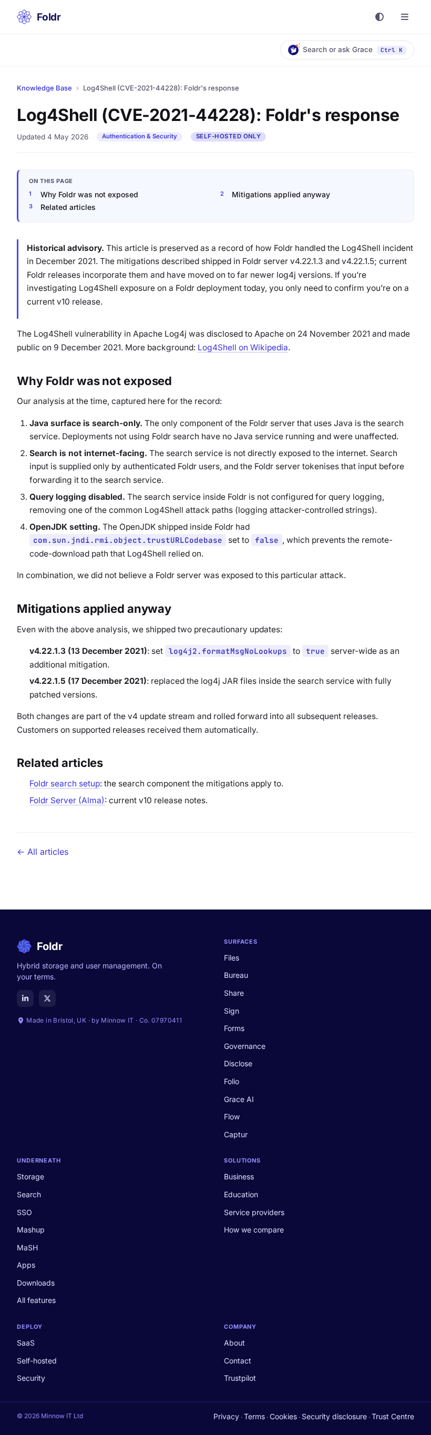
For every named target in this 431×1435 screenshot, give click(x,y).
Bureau (236, 975)
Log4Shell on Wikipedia (243, 347)
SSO (24, 1212)
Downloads (36, 1282)
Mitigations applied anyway (281, 194)
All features (36, 1300)
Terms (254, 1416)
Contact (237, 1360)
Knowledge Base (44, 88)
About (234, 1342)
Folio (231, 1081)
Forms (234, 1028)
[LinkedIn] (25, 998)
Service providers (254, 1212)
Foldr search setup (64, 784)
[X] (47, 998)
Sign (231, 1010)
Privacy (226, 1416)
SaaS (26, 1342)
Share (234, 992)
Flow (232, 1116)
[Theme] (379, 16)
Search (29, 1194)
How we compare (254, 1229)
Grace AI (239, 1099)
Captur (236, 1134)
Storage (30, 1176)
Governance (244, 1046)
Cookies (283, 1416)
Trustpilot (240, 1377)
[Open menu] (404, 16)
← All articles (42, 851)
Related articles (68, 207)
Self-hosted (37, 1360)
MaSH (27, 1247)
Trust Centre (393, 1416)
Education (241, 1194)
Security (31, 1377)
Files (231, 957)
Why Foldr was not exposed (89, 194)
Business (239, 1176)
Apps (26, 1264)
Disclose (238, 1063)
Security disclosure (334, 1416)
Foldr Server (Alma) (67, 800)
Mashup (31, 1229)
